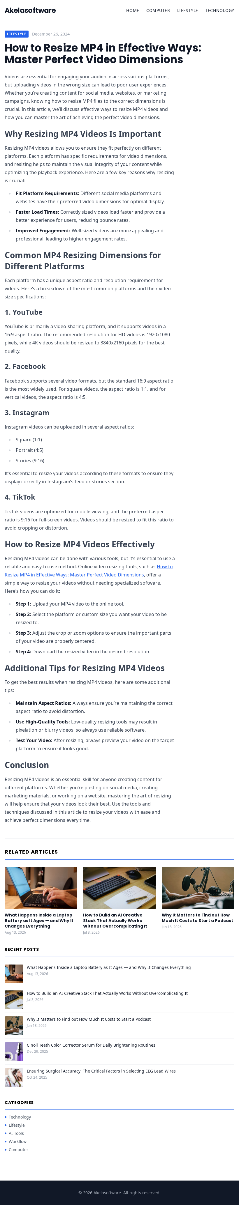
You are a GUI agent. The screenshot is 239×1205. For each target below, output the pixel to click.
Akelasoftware (30, 10)
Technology (219, 10)
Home (132, 10)
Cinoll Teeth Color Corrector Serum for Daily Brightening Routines (91, 1045)
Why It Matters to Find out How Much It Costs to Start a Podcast (197, 917)
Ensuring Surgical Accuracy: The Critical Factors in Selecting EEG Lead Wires (101, 1071)
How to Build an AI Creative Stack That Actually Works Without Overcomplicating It (115, 920)
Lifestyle (187, 10)
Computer (158, 10)
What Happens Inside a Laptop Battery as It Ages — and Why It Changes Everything (39, 920)
